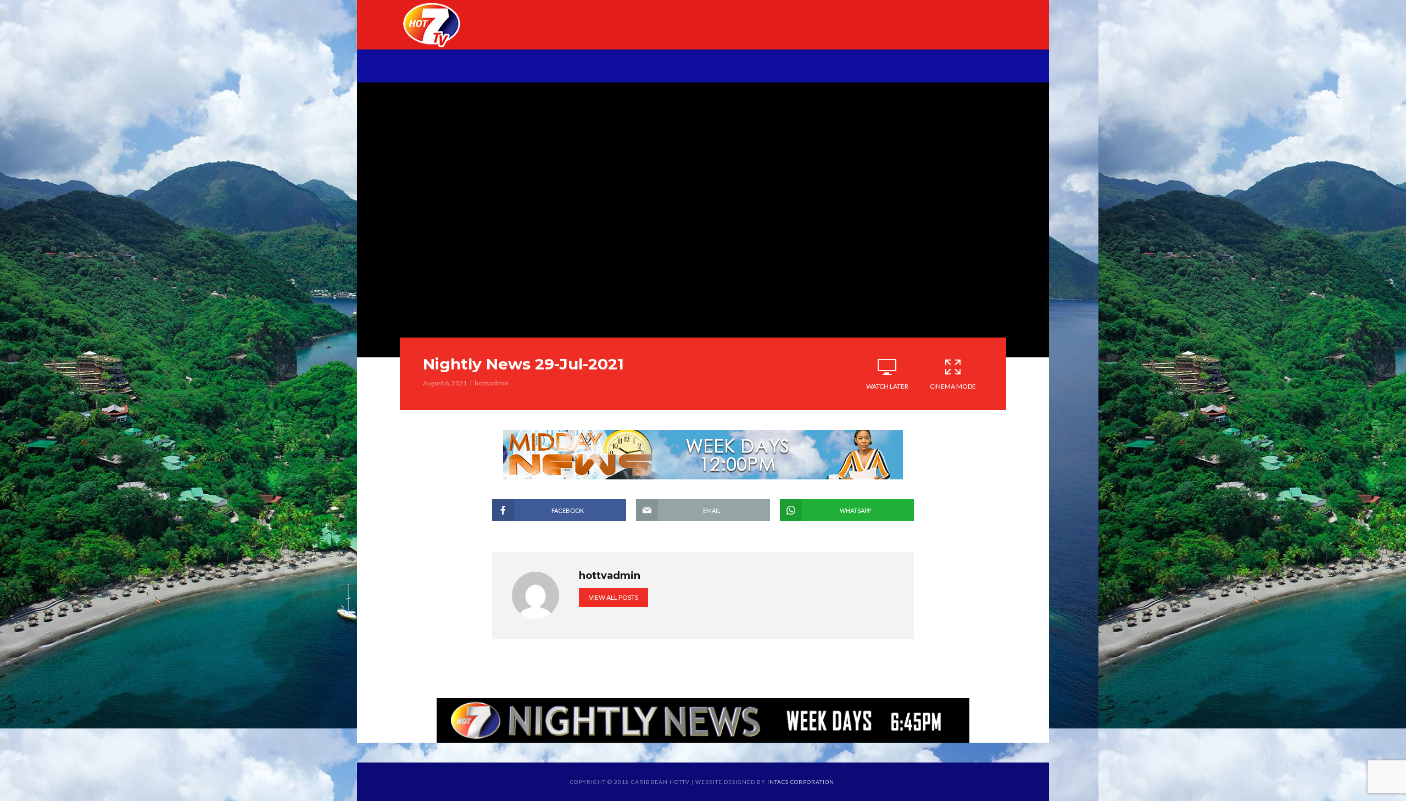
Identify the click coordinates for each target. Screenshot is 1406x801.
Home (450, 67)
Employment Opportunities (819, 67)
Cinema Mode (953, 386)
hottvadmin (492, 383)
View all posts (613, 597)
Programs (602, 67)
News (545, 67)
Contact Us (939, 67)
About (497, 67)
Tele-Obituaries (688, 67)
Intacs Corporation (800, 781)
